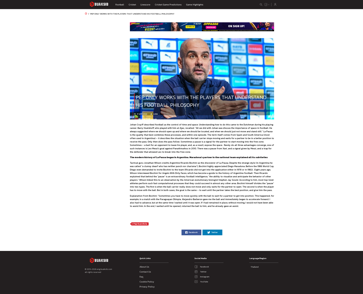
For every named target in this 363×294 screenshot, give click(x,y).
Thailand (254, 266)
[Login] (275, 4)
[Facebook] (266, 4)
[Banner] (166, 27)
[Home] (86, 13)
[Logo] (99, 4)
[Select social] (267, 4)
